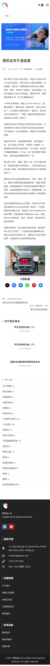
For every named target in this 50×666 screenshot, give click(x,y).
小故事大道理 (9, 418)
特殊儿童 (7, 451)
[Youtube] (11, 526)
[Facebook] (4, 526)
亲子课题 (7, 385)
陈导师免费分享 (10, 484)
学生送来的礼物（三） (25, 327)
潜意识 (6, 446)
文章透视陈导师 (10, 440)
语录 (5, 473)
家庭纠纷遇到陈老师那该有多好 (25, 361)
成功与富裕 (8, 435)
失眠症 (6, 407)
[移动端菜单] (46, 5)
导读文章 (7, 413)
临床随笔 (28, 69)
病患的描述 (8, 462)
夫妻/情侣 (7, 402)
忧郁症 (6, 429)
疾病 (5, 457)
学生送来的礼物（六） (25, 344)
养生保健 (7, 391)
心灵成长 (7, 424)
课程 (5, 479)
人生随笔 (39, 69)
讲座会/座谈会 (9, 468)
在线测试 (7, 396)
